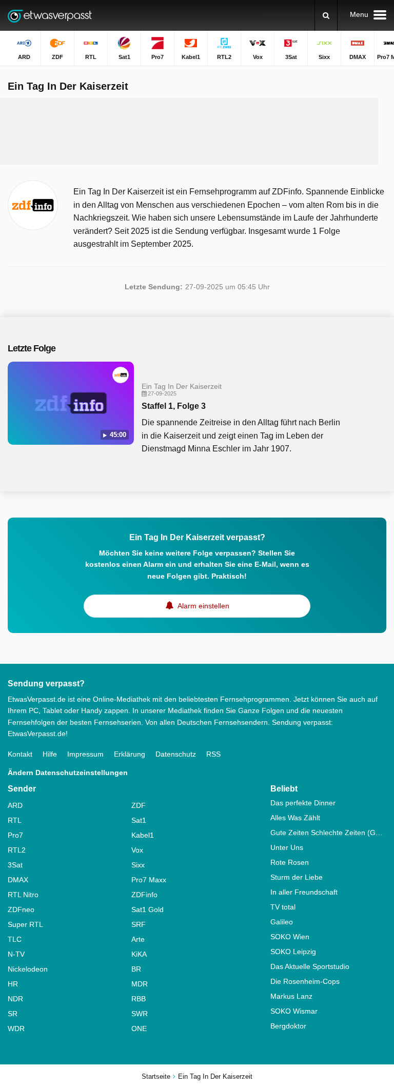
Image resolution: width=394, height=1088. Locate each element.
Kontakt (20, 754)
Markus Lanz (291, 996)
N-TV (16, 954)
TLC (15, 939)
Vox (137, 850)
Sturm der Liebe (296, 877)
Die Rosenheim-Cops (305, 981)
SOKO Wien (289, 937)
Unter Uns (286, 847)
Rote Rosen (289, 862)
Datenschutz (175, 754)
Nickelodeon (28, 969)
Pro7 (15, 835)
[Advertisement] (197, 131)
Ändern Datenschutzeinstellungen (68, 772)
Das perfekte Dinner (303, 803)
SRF (138, 924)
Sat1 (138, 820)
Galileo (281, 922)
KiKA (139, 954)
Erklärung (129, 754)
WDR (16, 1028)
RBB (138, 999)
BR (136, 969)
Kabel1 (142, 835)
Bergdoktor (288, 1026)
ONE (139, 1028)
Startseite (156, 1076)
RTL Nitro (23, 895)
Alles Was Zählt (295, 818)
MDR (139, 984)
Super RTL (25, 924)
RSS (213, 754)
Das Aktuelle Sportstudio (309, 966)
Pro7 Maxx (148, 880)
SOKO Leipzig (293, 951)
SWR (139, 1014)
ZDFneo (21, 909)
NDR (15, 999)
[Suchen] (326, 15)
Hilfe (50, 754)
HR (13, 984)
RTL (15, 820)
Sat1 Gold (147, 909)
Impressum (85, 754)
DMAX (18, 880)
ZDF (138, 805)
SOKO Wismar (294, 1011)
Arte (138, 939)
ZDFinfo (144, 895)
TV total (283, 907)
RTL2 (17, 850)
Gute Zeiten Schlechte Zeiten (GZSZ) (328, 832)
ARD (15, 805)
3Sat (15, 865)
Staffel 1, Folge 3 (174, 406)
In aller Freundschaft (304, 892)
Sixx (138, 865)
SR (12, 1014)
